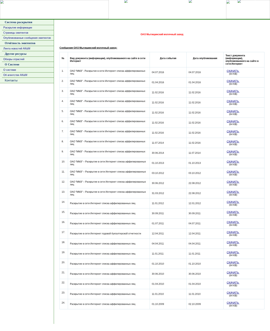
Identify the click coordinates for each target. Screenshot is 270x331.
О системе (9, 69)
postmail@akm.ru (259, 327)
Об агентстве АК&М (15, 75)
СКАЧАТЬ (233, 71)
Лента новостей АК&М (16, 48)
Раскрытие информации (17, 27)
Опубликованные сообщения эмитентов (27, 37)
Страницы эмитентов (15, 32)
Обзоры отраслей (13, 59)
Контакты (10, 80)
